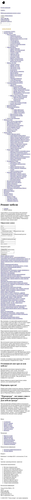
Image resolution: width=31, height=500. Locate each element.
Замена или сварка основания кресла (20, 154)
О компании (7, 421)
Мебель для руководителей (17, 50)
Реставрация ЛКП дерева (17, 146)
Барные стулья (14, 45)
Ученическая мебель (9, 440)
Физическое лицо (7, 231)
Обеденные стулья (15, 68)
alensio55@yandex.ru (6, 21)
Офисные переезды (12, 199)
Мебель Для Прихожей (19, 88)
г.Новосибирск (9, 15)
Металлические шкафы (16, 115)
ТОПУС (3, 10)
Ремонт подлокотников (7, 311)
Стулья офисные (14, 41)
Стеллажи (13, 117)
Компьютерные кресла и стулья (18, 38)
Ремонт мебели (8, 132)
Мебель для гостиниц (16, 85)
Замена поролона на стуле (17, 166)
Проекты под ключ (12, 129)
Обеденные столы (15, 67)
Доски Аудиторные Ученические (18, 99)
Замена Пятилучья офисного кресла (20, 137)
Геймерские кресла (15, 36)
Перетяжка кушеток (15, 159)
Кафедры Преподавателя (20, 97)
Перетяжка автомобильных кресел (10, 317)
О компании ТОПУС (9, 31)
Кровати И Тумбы (18, 87)
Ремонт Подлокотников (13, 186)
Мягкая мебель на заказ (13, 124)
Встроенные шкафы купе (14, 122)
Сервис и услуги (8, 195)
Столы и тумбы (14, 53)
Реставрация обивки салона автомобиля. (12, 318)
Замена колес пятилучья (16, 142)
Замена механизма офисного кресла (20, 139)
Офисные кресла (14, 54)
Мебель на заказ (8, 119)
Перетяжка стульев (15, 162)
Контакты (6, 192)
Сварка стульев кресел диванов (18, 144)
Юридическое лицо (19, 231)
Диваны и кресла (14, 64)
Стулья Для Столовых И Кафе (18, 102)
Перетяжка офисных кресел (17, 145)
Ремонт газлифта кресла (16, 155)
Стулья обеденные (15, 43)
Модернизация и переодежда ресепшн (11, 287)
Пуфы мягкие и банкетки (17, 71)
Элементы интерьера (9, 444)
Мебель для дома (11, 63)
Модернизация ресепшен (14, 181)
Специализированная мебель (15, 82)
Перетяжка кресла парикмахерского (20, 156)
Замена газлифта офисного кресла (19, 138)
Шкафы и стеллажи (15, 51)
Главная (6, 208)
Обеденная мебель (9, 441)
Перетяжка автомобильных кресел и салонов (13, 298)
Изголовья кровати (15, 179)
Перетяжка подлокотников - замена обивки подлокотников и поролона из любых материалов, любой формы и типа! (14, 314)
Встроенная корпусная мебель (15, 125)
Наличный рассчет (7, 234)
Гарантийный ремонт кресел (18, 135)
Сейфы (12, 108)
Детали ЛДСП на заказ (13, 128)
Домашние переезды (12, 201)
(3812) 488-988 (5, 18)
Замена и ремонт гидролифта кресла (20, 151)
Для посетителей (14, 55)
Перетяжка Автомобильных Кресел (16, 188)
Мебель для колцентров (16, 58)
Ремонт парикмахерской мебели (9, 264)
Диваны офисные (15, 48)
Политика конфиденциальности (12, 449)
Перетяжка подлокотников (14, 185)
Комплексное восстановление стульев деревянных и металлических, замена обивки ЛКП (15, 270)
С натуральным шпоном (13, 127)
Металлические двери (16, 114)
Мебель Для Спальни (16, 75)
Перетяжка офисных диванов (18, 176)
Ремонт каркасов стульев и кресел (19, 141)
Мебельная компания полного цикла (11, 13)
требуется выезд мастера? (9, 239)
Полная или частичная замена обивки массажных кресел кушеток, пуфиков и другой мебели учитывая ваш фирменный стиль (15, 284)
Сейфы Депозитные (18, 111)
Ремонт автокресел (12, 183)
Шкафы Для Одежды (19, 91)
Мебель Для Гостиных (16, 74)
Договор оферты (8, 193)
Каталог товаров (8, 33)
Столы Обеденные (15, 101)
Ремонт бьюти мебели (13, 149)
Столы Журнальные (15, 80)
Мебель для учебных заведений (18, 95)
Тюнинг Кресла (11, 131)
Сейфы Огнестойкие (19, 112)
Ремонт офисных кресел (13, 134)
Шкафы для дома (14, 65)
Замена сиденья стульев (16, 171)
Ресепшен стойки (15, 57)
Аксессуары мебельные (13, 118)
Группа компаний (5, 7)
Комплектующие (11, 105)
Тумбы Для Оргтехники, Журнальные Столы (17, 60)
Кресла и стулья (11, 34)
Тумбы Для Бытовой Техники (21, 90)
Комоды (12, 77)
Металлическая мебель (13, 107)
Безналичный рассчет (20, 234)
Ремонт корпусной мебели (14, 182)
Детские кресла (14, 40)
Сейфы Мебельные (18, 109)
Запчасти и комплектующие (17, 44)
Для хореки (13, 84)
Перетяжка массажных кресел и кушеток (12, 281)
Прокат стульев (11, 196)
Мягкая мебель (14, 72)
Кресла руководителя (16, 37)
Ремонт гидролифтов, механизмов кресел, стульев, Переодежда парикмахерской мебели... (14, 266)
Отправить (3, 254)
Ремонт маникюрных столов (18, 158)
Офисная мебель (11, 47)
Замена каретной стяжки (17, 178)
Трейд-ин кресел (8, 189)
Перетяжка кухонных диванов (18, 175)
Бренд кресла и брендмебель (14, 121)
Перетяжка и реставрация (8, 273)
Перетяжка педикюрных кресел (18, 152)
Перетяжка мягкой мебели (14, 172)
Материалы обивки (9, 191)
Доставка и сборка (12, 198)
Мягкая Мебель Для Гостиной (21, 92)
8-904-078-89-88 (5, 20)
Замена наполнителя (15, 148)
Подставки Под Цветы (16, 81)
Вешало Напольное (15, 104)
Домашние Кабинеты (16, 78)
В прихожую (13, 70)
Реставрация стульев (12, 161)
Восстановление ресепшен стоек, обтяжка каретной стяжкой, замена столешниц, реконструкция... (15, 289)
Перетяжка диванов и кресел (18, 173)
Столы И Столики (18, 94)
